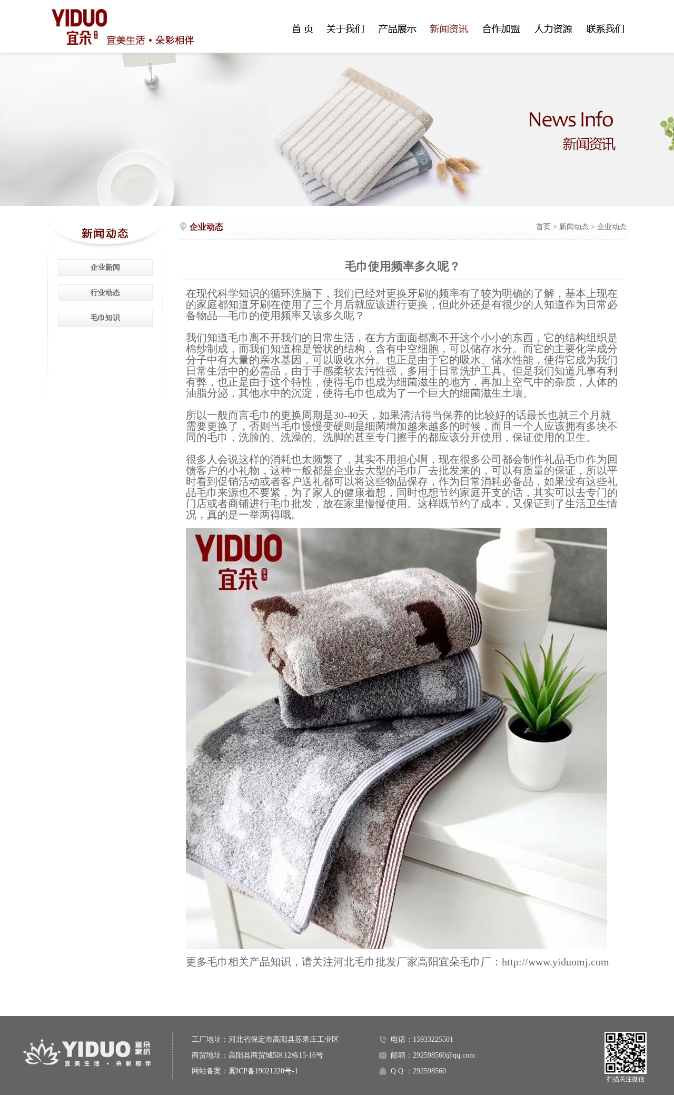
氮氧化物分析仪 (44, 1024)
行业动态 (105, 293)
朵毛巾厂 (470, 962)
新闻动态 (574, 227)
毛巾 (238, 315)
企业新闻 (105, 267)
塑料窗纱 (81, 1024)
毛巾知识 (105, 318)
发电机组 (108, 1024)
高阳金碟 (243, 1024)
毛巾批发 (291, 503)
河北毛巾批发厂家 (375, 962)
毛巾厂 (412, 470)
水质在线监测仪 (206, 1024)
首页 (543, 227)
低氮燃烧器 (166, 1024)
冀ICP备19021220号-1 (263, 1071)
